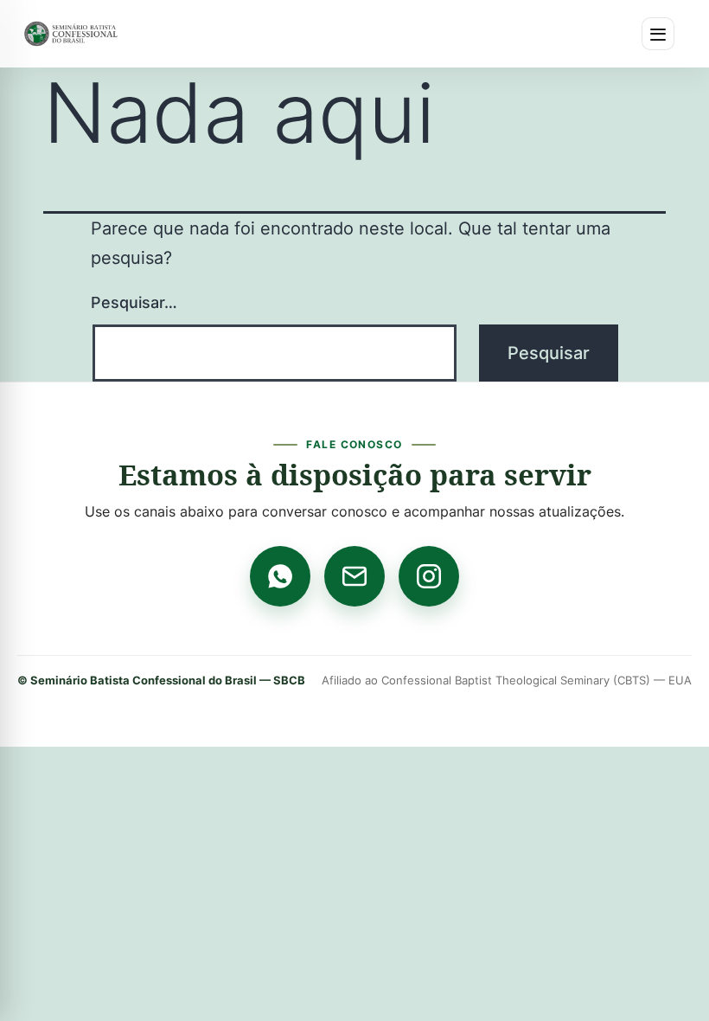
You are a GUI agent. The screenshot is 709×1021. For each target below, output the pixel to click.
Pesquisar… (134, 302)
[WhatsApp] (280, 576)
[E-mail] (354, 576)
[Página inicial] (71, 33)
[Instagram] (429, 576)
